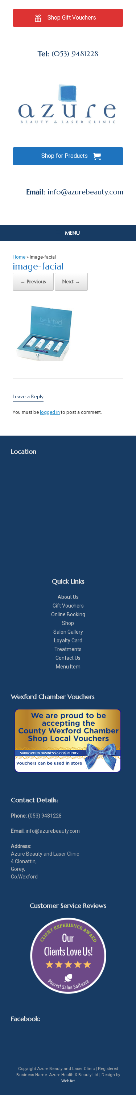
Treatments (68, 649)
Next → (71, 281)
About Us (68, 597)
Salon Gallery (68, 632)
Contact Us (68, 658)
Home (19, 257)
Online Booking (68, 614)
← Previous (33, 281)
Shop (68, 623)
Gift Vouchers (68, 606)
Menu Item (68, 667)
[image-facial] (49, 358)
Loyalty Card (68, 640)
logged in (50, 412)
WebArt (68, 1080)
